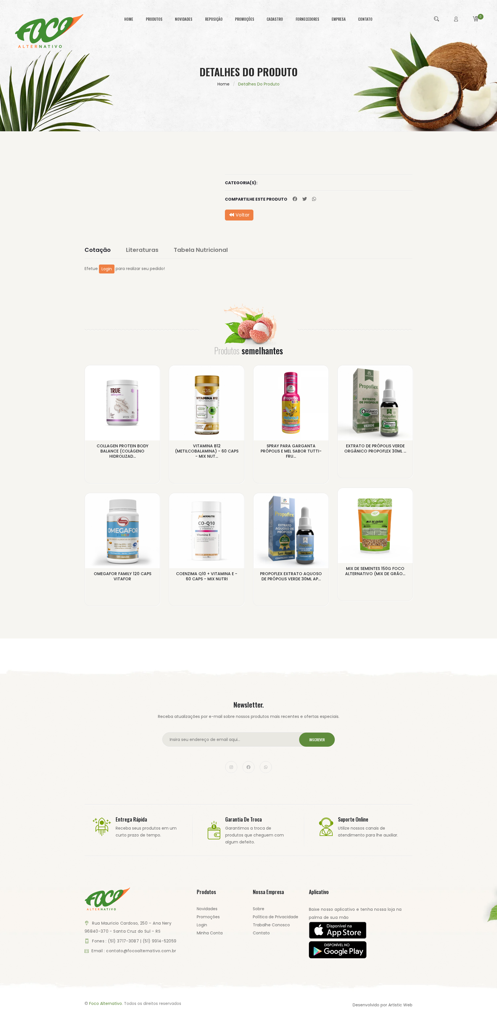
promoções (244, 19)
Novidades (207, 909)
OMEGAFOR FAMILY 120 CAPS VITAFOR (122, 576)
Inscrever (317, 739)
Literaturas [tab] (142, 249)
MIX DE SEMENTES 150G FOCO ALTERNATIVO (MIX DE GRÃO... (375, 571)
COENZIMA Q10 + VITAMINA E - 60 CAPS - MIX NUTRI (206, 576)
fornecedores (307, 19)
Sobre (258, 909)
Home (223, 84)
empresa (339, 19)
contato (365, 19)
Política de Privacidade (275, 917)
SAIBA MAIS (122, 460)
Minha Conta (210, 933)
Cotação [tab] (98, 249)
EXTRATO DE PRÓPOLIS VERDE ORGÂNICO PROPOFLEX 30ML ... (375, 448)
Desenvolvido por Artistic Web (382, 1005)
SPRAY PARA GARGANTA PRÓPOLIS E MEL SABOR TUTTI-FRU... (291, 451)
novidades (183, 19)
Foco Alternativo (105, 1003)
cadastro (275, 19)
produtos (154, 19)
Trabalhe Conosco (271, 925)
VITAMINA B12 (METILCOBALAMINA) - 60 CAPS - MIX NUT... (206, 451)
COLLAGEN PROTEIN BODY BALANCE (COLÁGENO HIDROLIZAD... (122, 451)
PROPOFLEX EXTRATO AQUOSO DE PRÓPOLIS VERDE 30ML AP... (291, 576)
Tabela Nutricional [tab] (201, 249)
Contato (261, 933)
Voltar (242, 215)
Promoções (208, 917)
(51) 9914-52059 (159, 941)
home (128, 19)
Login (107, 269)
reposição (214, 19)
